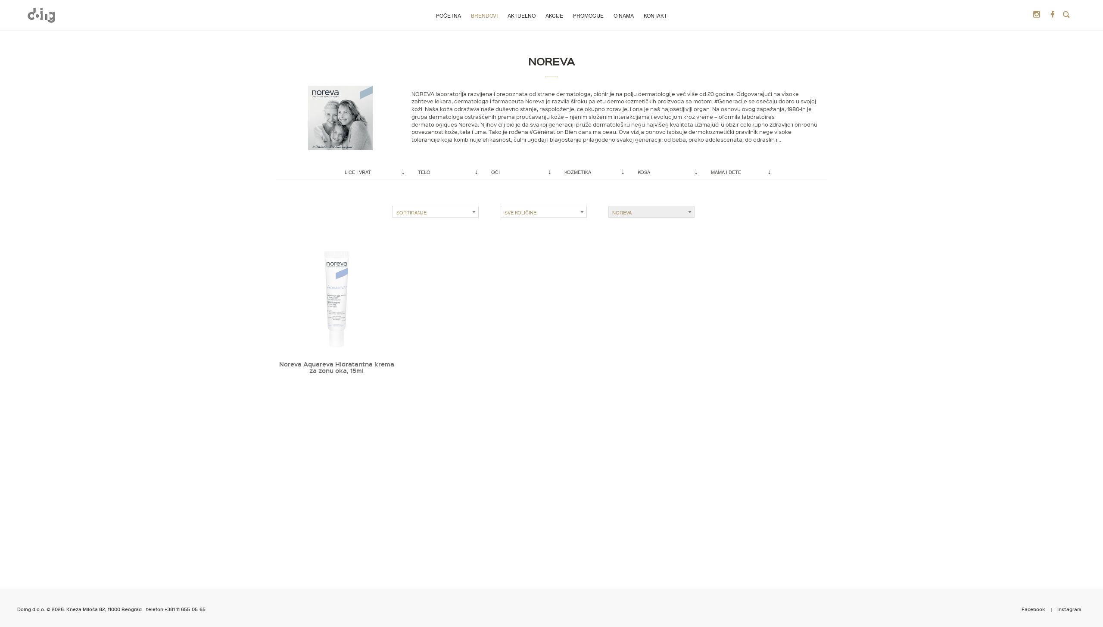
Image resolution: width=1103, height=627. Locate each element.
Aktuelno (522, 15)
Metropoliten (41, 15)
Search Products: (1066, 14)
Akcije (554, 15)
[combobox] (436, 212)
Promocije (588, 15)
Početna (448, 15)
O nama (624, 15)
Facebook (1033, 609)
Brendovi (484, 15)
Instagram (1069, 609)
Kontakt (655, 15)
